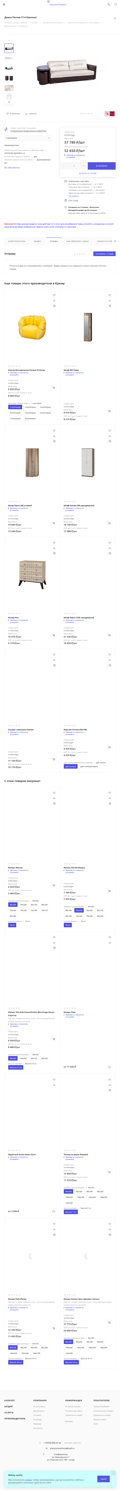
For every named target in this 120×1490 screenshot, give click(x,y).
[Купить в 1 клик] (54, 305)
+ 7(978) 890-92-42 (52, 1443)
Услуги (8, 1412)
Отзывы (54, 241)
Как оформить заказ (78, 241)
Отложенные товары (104, 1410)
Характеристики (16, 241)
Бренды (69, 1421)
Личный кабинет (101, 1406)
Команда (37, 1419)
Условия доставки (73, 1410)
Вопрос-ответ (100, 1419)
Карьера (37, 1423)
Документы (38, 1410)
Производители (14, 1418)
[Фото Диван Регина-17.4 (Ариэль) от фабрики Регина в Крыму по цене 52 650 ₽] (66, 71)
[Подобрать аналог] (109, 1067)
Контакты (38, 1428)
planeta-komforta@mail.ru (62, 1448)
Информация (73, 1400)
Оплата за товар (106, 241)
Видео (37, 241)
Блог (96, 1423)
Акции (8, 1406)
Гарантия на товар (73, 1415)
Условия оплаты (73, 1406)
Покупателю (102, 1400)
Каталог (9, 1400)
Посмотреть (73, 196)
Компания (40, 1400)
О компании (39, 1406)
